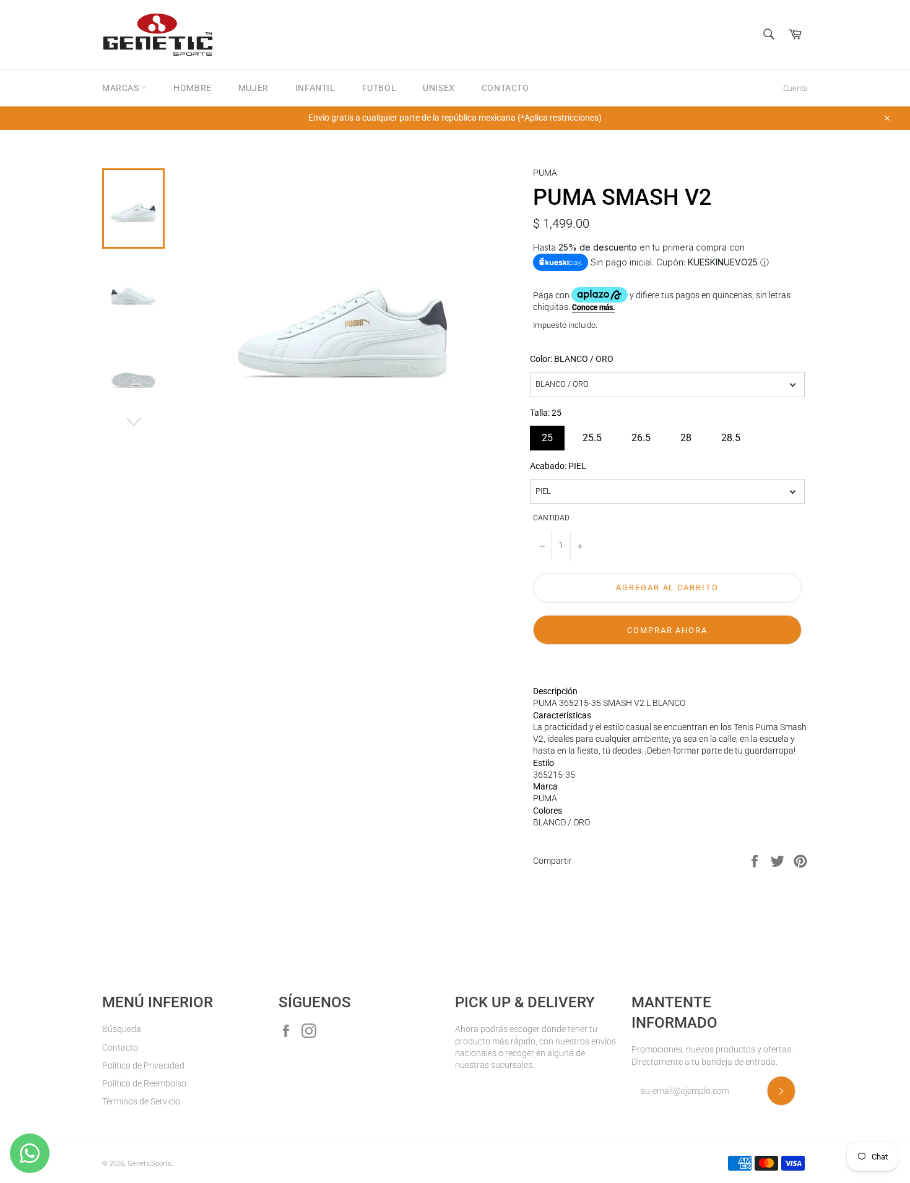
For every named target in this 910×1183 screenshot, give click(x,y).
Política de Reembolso (144, 1083)
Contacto (120, 1047)
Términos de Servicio (141, 1101)
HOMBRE (192, 88)
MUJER (253, 88)
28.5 (730, 435)
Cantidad (551, 518)
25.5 (592, 435)
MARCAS (121, 88)
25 (547, 435)
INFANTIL (315, 88)
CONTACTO (505, 88)
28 (685, 435)
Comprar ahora (667, 630)
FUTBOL (379, 88)
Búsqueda (121, 1029)
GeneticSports (149, 1163)
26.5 (641, 435)
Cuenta (795, 88)
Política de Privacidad (143, 1065)
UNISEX (439, 88)
